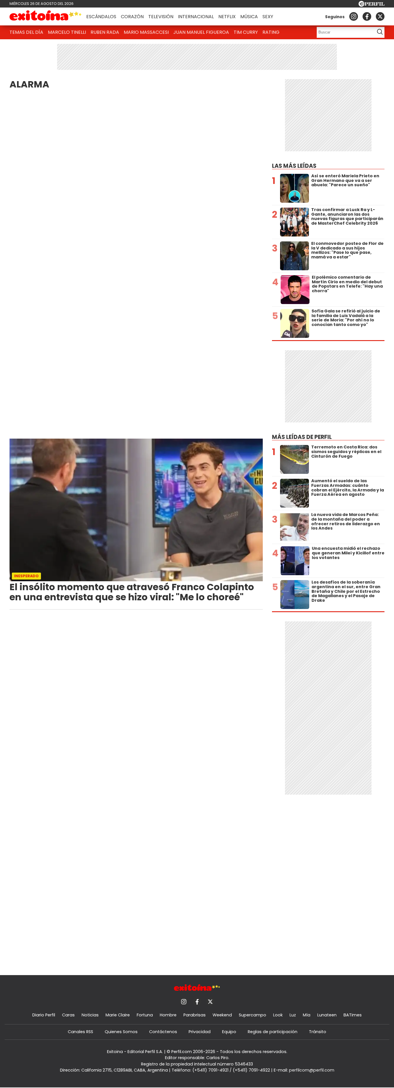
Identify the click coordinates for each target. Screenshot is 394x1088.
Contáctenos (163, 1032)
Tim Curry (246, 32)
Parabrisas (194, 1015)
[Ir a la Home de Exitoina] (46, 16)
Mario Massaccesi (146, 32)
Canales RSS (80, 1032)
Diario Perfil (43, 1015)
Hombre (168, 1015)
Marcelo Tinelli (67, 32)
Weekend (222, 1015)
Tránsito (317, 1032)
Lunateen (327, 1015)
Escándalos (101, 16)
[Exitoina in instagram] (353, 16)
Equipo (229, 1032)
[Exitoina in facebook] (367, 16)
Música (249, 16)
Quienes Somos (121, 1032)
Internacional (196, 16)
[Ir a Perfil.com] (371, 5)
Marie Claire (118, 1015)
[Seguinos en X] (380, 16)
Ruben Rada (105, 32)
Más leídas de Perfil (302, 437)
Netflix (227, 16)
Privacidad (200, 1032)
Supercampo (252, 1015)
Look (278, 1015)
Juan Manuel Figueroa (201, 32)
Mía (306, 1015)
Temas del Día (26, 32)
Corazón (132, 16)
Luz (293, 1015)
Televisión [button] (160, 16)
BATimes (353, 1015)
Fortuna (145, 1015)
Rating (270, 32)
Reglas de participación (272, 1032)
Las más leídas (294, 166)
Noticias (90, 1015)
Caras (68, 1015)
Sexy (267, 16)
